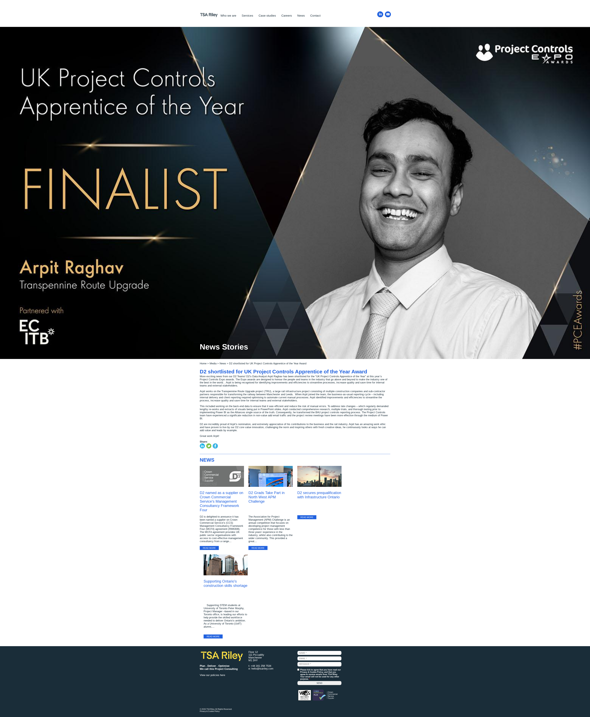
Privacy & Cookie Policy (311, 672)
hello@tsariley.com (262, 668)
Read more (209, 548)
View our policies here (212, 675)
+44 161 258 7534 (261, 665)
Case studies (267, 15)
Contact (315, 15)
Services (247, 15)
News (301, 15)
